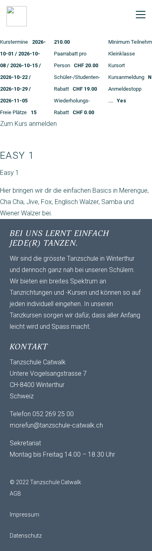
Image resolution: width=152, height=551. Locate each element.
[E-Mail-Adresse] (18, 468)
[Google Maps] (66, 468)
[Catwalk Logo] (16, 16)
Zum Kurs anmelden (28, 124)
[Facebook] (34, 468)
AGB (15, 493)
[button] (141, 14)
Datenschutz (26, 535)
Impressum (24, 514)
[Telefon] (50, 468)
